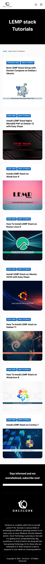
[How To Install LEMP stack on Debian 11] (22, 346)
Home (5, 51)
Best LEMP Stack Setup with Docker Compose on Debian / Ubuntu (21, 70)
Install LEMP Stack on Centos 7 (22, 425)
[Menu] (41, 4)
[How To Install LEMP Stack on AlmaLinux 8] (22, 396)
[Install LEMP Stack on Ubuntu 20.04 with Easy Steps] (22, 296)
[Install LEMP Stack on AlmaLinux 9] (22, 195)
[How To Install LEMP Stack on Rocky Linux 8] (22, 245)
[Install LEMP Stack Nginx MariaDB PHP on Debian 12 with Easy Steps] (22, 145)
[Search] (36, 5)
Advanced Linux (13, 62)
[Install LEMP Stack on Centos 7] (22, 443)
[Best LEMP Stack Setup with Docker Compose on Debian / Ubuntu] (22, 92)
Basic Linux (11, 116)
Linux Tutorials (27, 62)
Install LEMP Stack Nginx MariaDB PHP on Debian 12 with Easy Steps (20, 123)
